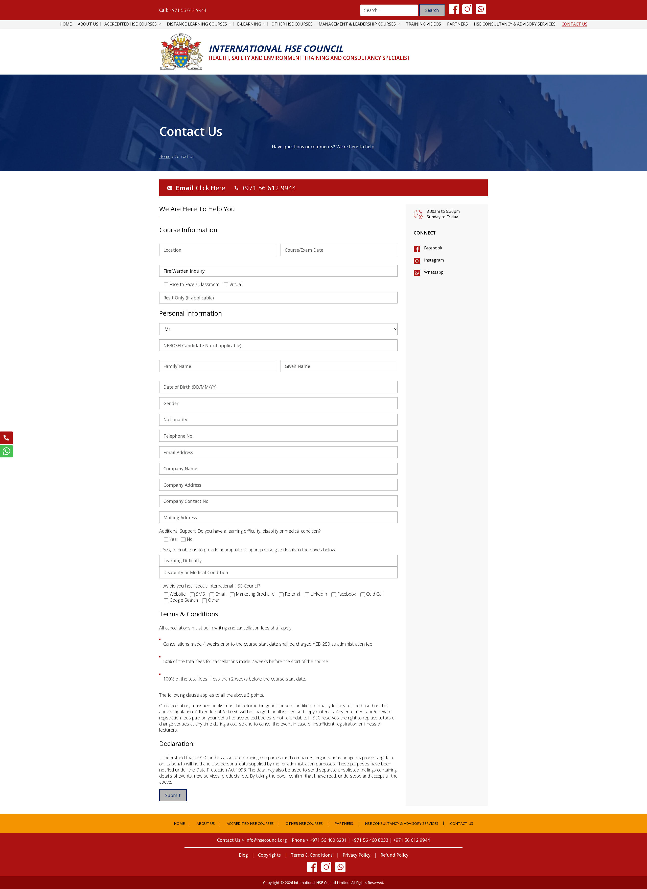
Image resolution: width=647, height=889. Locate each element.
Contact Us (574, 24)
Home (66, 24)
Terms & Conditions (312, 855)
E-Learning (249, 24)
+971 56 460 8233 (370, 840)
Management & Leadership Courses (357, 24)
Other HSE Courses (292, 24)
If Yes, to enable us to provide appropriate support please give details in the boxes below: (247, 550)
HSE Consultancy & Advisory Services (515, 24)
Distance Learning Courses (197, 24)
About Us (88, 24)
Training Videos (423, 24)
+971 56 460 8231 (328, 840)
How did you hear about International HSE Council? (209, 586)
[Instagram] (467, 9)
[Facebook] (454, 9)
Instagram (434, 260)
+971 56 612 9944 (187, 10)
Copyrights (269, 855)
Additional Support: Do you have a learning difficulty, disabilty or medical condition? (240, 531)
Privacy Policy (357, 855)
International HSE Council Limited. (322, 882)
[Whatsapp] (481, 9)
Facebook (433, 248)
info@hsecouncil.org (266, 840)
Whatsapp (434, 272)
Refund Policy (394, 855)
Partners (457, 24)
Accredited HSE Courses (130, 24)
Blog (243, 855)
